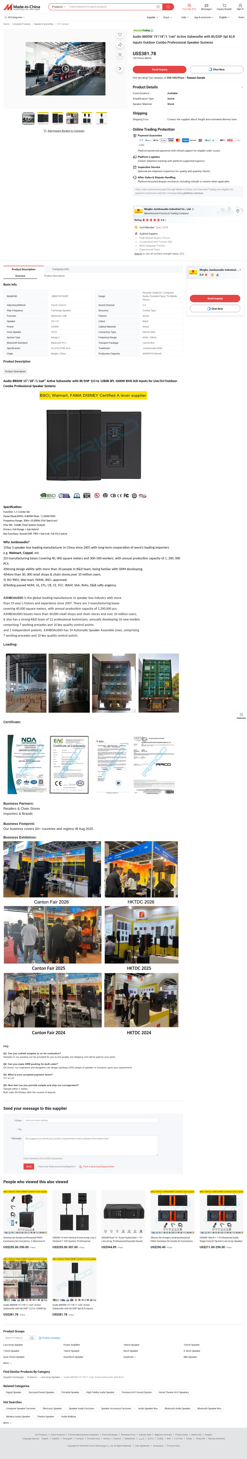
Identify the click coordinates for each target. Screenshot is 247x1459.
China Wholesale (109, 1434)
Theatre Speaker (45, 1416)
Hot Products (41, 1434)
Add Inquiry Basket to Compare (66, 131)
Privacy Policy (173, 1445)
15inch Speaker (192, 1344)
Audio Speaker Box (148, 1408)
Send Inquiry (159, 69)
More (6, 1422)
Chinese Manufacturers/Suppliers (83, 1434)
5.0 (202, 274)
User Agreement (142, 1445)
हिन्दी (169, 1438)
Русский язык (93, 1438)
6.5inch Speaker (192, 1350)
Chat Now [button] (219, 69)
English (45, 1438)
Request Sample (196, 77)
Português (67, 1438)
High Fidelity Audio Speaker (100, 1392)
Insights (208, 1434)
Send (28, 1166)
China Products (58, 1434)
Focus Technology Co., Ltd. (101, 1445)
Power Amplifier (72, 1344)
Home (6, 24)
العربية (141, 1438)
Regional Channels (163, 1434)
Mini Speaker (190, 1356)
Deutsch (117, 1438)
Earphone (129, 1356)
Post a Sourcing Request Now (96, 1166)
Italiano (106, 1438)
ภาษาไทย (178, 1438)
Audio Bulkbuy (68, 1416)
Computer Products (21, 24)
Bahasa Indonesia (217, 1438)
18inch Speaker (131, 1344)
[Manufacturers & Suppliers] (21, 6)
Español (55, 1438)
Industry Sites (145, 1434)
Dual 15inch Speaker (14, 1356)
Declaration (158, 1445)
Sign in (240, 8)
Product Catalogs (50, 1337)
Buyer (166, 17)
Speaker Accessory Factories (116, 1408)
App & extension (202, 17)
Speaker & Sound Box (43, 24)
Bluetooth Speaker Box (209, 1408)
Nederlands (130, 1438)
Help (183, 17)
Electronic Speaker (52, 1408)
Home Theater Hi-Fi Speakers (174, 1392)
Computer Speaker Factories (21, 1408)
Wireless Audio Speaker (18, 1416)
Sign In (138, 253)
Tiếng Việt (200, 1438)
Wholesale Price (128, 1434)
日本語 (160, 1438)
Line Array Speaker (13, 1344)
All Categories (15, 17)
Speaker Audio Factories (81, 1408)
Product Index (181, 1434)
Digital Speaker (14, 1392)
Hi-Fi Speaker (63, 24)
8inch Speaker (131, 1350)
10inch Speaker (71, 1350)
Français (80, 1438)
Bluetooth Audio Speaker (177, 1408)
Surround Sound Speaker (41, 1392)
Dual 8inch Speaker (73, 1356)
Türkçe (189, 1438)
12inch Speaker (11, 1350)
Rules (241, 17)
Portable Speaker (70, 1392)
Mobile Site (196, 1434)
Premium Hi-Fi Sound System (137, 1392)
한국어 (151, 1438)
